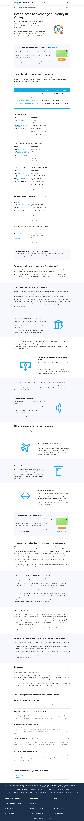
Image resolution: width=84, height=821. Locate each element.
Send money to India (9, 801)
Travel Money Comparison (11, 811)
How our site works (58, 813)
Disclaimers (68, 7)
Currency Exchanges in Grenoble (21, 776)
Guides (44, 2)
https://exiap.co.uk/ (16, 785)
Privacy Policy (57, 811)
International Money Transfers (12, 798)
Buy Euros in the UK (9, 808)
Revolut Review (33, 806)
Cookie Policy (57, 806)
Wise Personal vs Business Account (37, 808)
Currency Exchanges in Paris (41, 775)
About (63, 2)
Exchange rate (56, 2)
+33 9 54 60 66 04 (20, 149)
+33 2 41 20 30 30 (20, 173)
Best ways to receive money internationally (39, 811)
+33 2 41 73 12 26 (20, 120)
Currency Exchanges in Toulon (60, 775)
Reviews (38, 2)
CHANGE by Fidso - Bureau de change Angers (24, 97)
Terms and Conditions (59, 808)
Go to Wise (61, 59)
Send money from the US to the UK (13, 803)
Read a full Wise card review (61, 62)
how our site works (12, 794)
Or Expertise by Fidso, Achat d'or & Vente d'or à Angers (25, 106)
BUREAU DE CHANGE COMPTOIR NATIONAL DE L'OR (26, 100)
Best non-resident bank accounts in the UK (39, 813)
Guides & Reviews (34, 798)
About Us (56, 798)
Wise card (53, 47)
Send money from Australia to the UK (13, 806)
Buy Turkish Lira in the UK (11, 813)
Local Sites (56, 803)
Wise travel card (30, 55)
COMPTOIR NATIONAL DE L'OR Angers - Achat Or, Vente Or (27, 103)
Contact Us (56, 801)
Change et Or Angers (19, 93)
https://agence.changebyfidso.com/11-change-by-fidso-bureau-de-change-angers (22, 153)
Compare (49, 2)
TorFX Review (33, 803)
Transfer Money (31, 2)
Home (15, 7)
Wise (41, 516)
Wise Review (33, 801)
